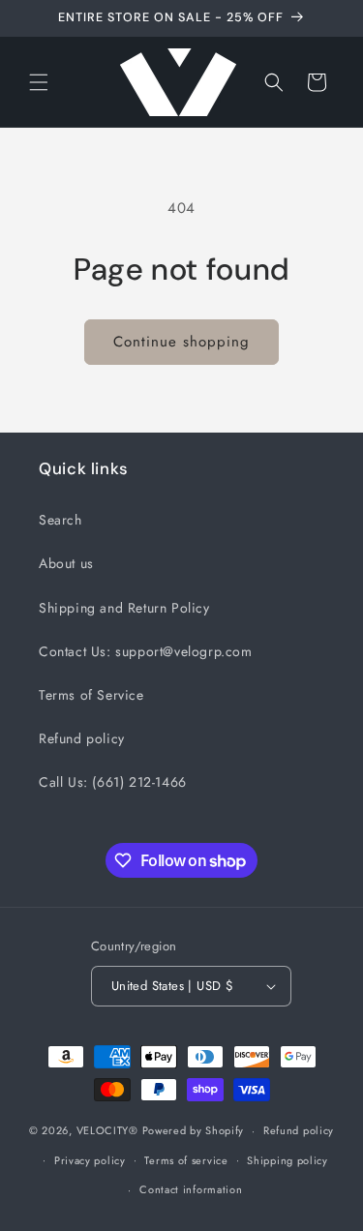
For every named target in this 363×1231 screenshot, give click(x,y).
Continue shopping (181, 341)
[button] (38, 82)
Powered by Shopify (193, 1130)
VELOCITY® (109, 1130)
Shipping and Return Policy (124, 607)
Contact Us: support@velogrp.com (146, 651)
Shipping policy (287, 1160)
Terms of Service (91, 695)
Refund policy (82, 738)
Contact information (190, 1189)
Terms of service (185, 1160)
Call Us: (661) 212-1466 (113, 782)
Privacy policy (90, 1160)
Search (60, 519)
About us (66, 563)
